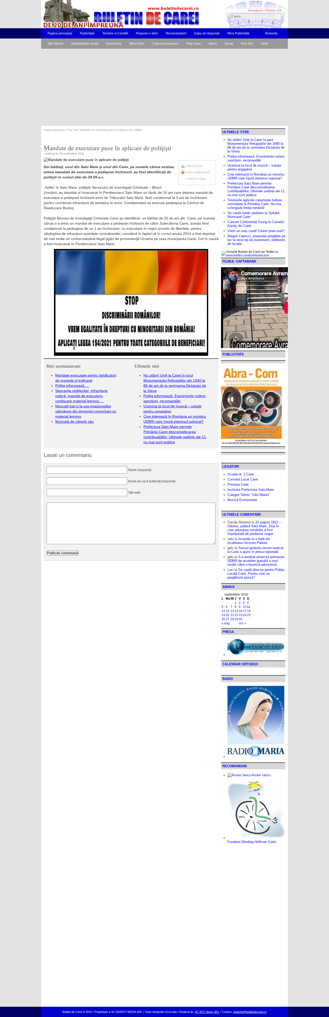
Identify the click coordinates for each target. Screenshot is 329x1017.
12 (223, 611)
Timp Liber (193, 43)
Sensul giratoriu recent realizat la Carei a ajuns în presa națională (255, 550)
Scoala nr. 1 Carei (240, 474)
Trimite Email (196, 178)
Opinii (212, 43)
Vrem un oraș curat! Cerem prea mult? (256, 231)
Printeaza (194, 166)
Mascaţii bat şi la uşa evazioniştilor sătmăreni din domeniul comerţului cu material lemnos (85, 411)
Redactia (271, 33)
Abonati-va (272, 10)
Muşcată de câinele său (74, 421)
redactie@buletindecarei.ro (250, 1011)
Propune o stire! (147, 33)
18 (249, 611)
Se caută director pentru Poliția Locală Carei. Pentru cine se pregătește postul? (255, 573)
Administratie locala (85, 43)
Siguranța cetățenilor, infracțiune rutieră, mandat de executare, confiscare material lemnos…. (81, 396)
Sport (264, 43)
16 (240, 611)
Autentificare (255, 10)
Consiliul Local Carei (242, 479)
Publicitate (87, 33)
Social (228, 43)
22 (236, 615)
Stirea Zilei (136, 43)
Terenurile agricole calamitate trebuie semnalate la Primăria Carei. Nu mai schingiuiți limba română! (254, 204)
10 (244, 607)
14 (232, 611)
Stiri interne (55, 43)
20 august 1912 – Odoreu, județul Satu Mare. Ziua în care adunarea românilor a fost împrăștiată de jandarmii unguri (254, 528)
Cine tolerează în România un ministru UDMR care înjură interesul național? (255, 176)
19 (223, 615)
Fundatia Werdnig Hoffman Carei (251, 842)
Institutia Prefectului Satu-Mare (250, 490)
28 (232, 619)
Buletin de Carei (106, 14)
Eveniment (113, 43)
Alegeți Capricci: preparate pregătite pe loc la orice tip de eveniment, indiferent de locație (256, 240)
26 (223, 619)
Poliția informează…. (72, 385)
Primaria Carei (238, 484)
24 (244, 615)
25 (249, 615)
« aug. (226, 623)
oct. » (242, 623)
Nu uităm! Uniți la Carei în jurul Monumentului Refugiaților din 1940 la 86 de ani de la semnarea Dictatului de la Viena (256, 145)
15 (236, 611)
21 (232, 615)
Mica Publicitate (238, 33)
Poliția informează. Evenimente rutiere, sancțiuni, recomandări (256, 158)
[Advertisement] (164, 87)
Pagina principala (60, 33)
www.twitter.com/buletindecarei (247, 255)
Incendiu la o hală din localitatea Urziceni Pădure (248, 541)
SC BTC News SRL (207, 1011)
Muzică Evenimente (242, 500)
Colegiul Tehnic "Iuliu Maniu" (248, 495)
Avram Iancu (260, 775)
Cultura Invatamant (165, 43)
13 (227, 611)
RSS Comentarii (198, 172)
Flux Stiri (247, 43)
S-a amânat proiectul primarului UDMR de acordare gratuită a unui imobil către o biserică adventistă (256, 561)
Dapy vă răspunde (207, 33)
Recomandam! (176, 33)
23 (240, 615)
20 (227, 615)
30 (240, 619)
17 (244, 611)
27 (227, 619)
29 (236, 619)
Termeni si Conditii (115, 33)
